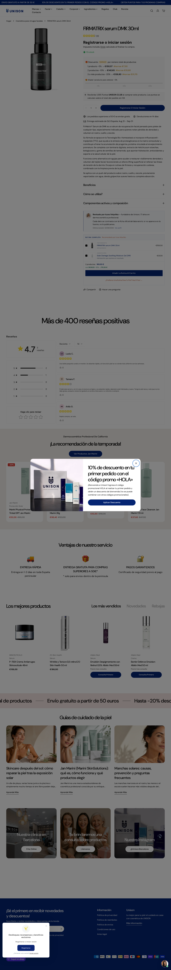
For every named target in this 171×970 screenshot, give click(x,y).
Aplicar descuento (111, 502)
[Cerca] (136, 463)
